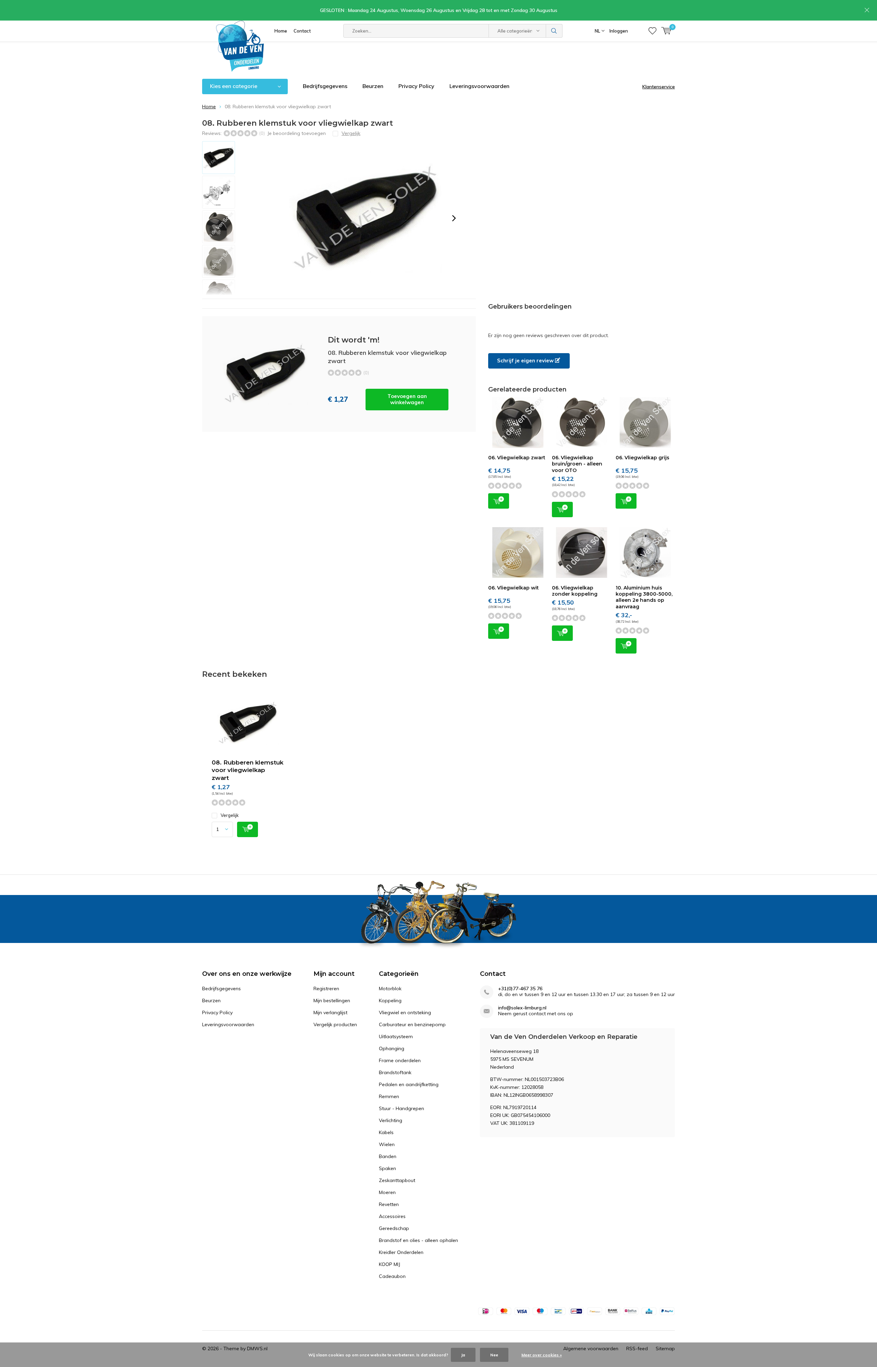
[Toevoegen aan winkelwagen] (247, 829)
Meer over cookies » (541, 1354)
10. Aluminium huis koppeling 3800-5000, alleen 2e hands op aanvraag (644, 597)
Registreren (326, 988)
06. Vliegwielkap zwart (516, 458)
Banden (387, 1156)
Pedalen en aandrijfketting (408, 1084)
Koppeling (390, 1000)
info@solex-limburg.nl (522, 1008)
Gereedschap (394, 1228)
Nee (494, 1354)
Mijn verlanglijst (330, 1012)
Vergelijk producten (335, 1024)
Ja (463, 1354)
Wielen (387, 1144)
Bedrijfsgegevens (325, 86)
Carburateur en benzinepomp (412, 1024)
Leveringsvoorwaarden (479, 86)
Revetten (389, 1204)
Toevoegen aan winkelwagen (407, 399)
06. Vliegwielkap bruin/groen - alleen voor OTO (577, 464)
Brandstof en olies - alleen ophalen (418, 1240)
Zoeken (554, 31)
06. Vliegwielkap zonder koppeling (574, 591)
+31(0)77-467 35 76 (520, 989)
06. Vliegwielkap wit (513, 588)
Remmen (389, 1096)
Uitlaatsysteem (396, 1036)
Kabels (386, 1132)
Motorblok (390, 988)
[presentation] (454, 218)
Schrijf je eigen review (526, 360)
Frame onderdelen (400, 1060)
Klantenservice (658, 87)
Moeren (387, 1192)
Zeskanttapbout (397, 1180)
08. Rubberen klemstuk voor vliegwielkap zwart (247, 770)
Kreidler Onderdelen (401, 1252)
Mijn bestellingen (331, 1000)
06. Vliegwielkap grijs (642, 458)
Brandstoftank (395, 1072)
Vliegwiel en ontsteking (405, 1012)
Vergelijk (230, 815)
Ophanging (391, 1048)
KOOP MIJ (389, 1264)
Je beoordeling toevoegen (296, 133)
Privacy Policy (416, 86)
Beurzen (372, 86)
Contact (302, 31)
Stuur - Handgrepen (401, 1108)
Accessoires (392, 1216)
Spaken (387, 1168)
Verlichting (390, 1120)
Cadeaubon (392, 1276)
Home (280, 31)
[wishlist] (652, 31)
